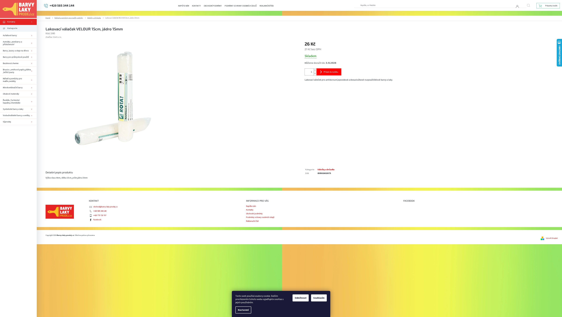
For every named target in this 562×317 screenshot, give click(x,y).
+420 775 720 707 (99, 215)
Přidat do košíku (331, 72)
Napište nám (183, 6)
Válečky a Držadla (326, 169)
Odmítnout (300, 298)
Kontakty (196, 6)
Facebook (97, 219)
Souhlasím (319, 298)
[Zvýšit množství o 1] (315, 70)
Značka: (54, 37)
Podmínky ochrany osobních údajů (241, 6)
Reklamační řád (267, 6)
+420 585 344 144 (99, 211)
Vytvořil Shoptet (552, 238)
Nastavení (243, 310)
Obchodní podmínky (213, 6)
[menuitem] (18, 22)
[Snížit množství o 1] (315, 73)
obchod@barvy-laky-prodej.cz (105, 206)
